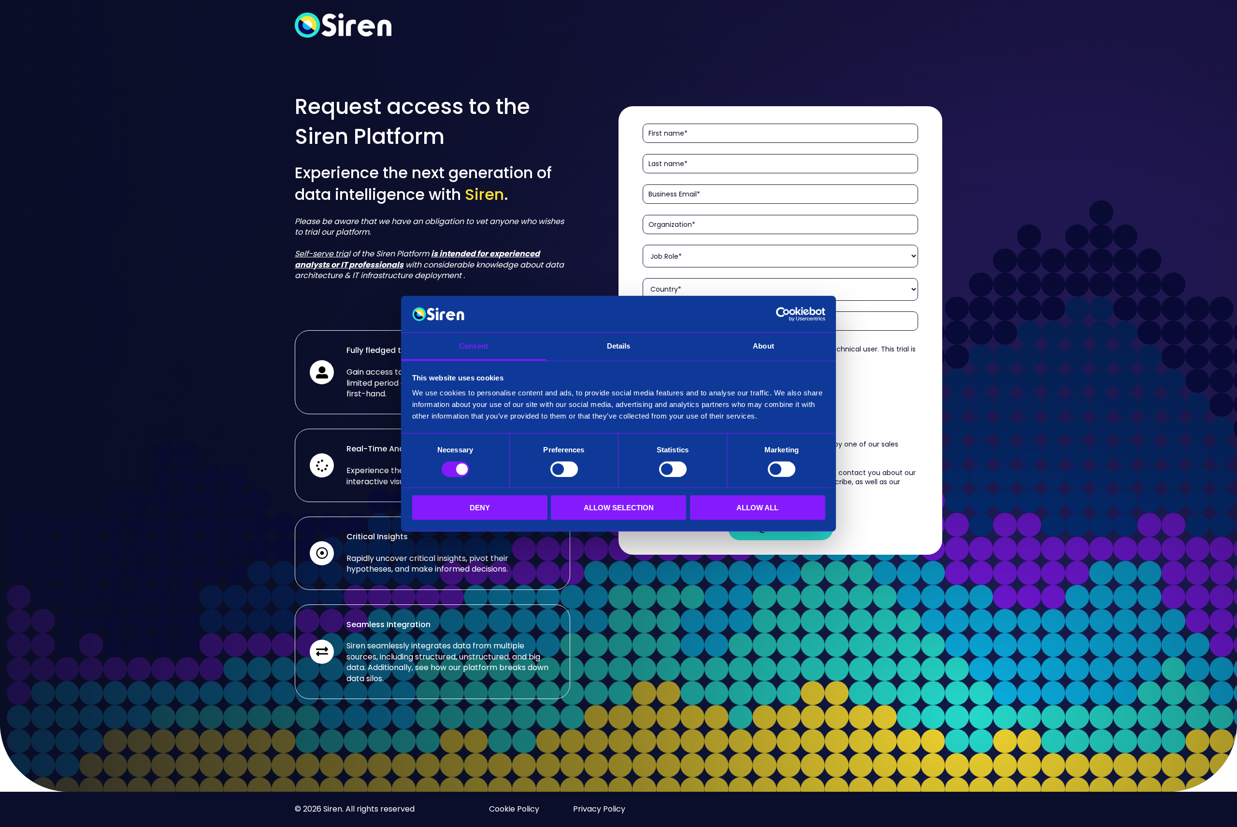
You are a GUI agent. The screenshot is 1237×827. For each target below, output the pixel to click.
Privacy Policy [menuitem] (599, 808)
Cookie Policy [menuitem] (514, 808)
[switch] (564, 469)
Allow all (757, 508)
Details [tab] (619, 346)
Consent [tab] (473, 346)
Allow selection (619, 508)
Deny (480, 508)
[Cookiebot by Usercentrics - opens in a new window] (783, 314)
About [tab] (763, 346)
